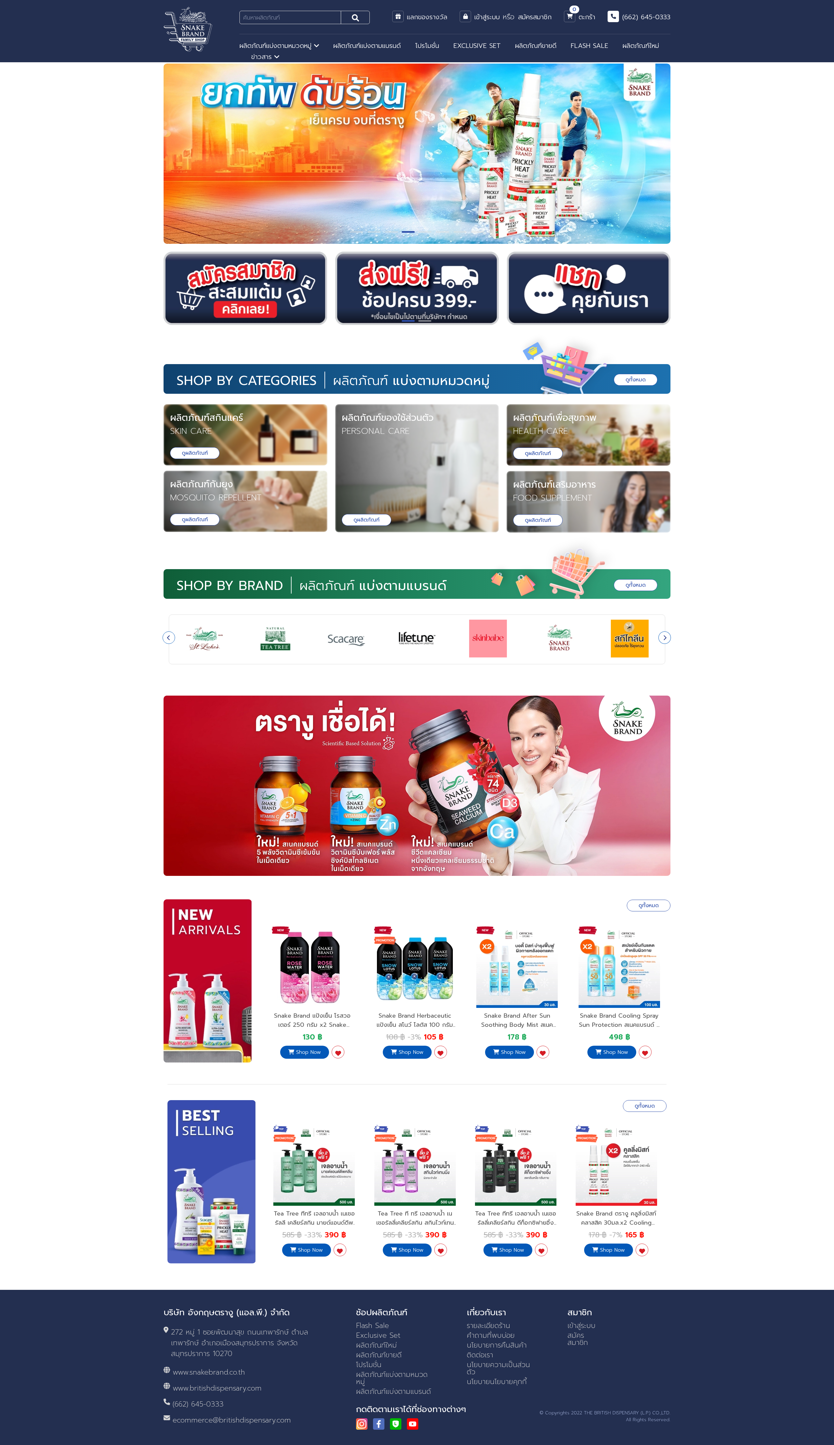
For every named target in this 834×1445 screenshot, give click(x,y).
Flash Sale (372, 1325)
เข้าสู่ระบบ (582, 1325)
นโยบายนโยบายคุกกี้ (497, 1381)
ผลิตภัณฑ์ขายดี (535, 46)
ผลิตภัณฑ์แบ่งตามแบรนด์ (367, 46)
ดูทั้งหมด (636, 380)
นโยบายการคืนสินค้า (497, 1345)
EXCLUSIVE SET (477, 46)
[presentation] (169, 637)
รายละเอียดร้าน (488, 1325)
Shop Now (308, 1052)
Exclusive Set (378, 1335)
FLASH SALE (589, 46)
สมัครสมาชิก (578, 1339)
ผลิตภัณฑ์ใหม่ (641, 46)
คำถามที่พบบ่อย (491, 1335)
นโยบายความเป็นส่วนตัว (498, 1368)
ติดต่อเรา (480, 1355)
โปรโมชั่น (427, 46)
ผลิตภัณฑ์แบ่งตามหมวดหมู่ (276, 46)
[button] (356, 231)
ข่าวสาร (262, 57)
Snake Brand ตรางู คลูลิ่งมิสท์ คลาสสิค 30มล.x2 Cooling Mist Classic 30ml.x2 (515, 1222)
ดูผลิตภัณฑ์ (195, 453)
